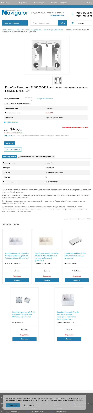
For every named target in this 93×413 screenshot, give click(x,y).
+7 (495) (84, 16)
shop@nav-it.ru (57, 15)
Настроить (29, 405)
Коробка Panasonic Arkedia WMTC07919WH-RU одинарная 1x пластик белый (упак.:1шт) (68, 315)
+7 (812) (84, 13)
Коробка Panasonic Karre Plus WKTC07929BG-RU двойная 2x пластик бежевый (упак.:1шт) (46, 257)
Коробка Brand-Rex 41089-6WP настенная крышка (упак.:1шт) (75, 255)
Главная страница (8, 30)
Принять (13, 405)
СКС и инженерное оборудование (29, 30)
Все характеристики (11, 122)
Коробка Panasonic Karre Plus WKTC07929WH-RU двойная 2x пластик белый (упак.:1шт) (17, 255)
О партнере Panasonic (45, 99)
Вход (90, 3)
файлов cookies (77, 400)
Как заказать (40, 3)
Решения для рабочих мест (53, 30)
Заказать (9, 143)
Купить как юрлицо (13, 149)
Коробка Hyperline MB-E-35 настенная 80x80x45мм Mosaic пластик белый (23, 314)
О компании (7, 3)
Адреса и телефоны (60, 3)
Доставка (24, 3)
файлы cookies (26, 398)
